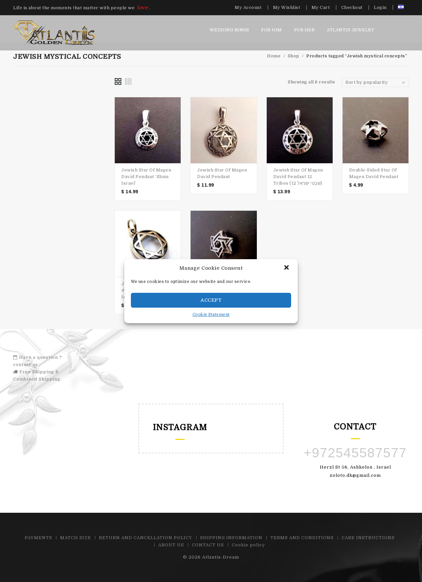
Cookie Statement (211, 314)
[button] (287, 268)
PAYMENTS (38, 537)
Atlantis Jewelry (350, 29)
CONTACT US (208, 544)
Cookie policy (248, 544)
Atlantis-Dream (220, 557)
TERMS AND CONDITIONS (302, 537)
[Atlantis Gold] (54, 32)
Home (274, 55)
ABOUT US (171, 544)
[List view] (128, 81)
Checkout (352, 7)
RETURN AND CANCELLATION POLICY (145, 537)
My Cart (321, 7)
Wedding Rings (229, 29)
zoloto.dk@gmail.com (355, 475)
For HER (304, 29)
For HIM (271, 29)
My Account (248, 7)
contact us (25, 364)
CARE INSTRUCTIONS (368, 537)
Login (380, 7)
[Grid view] (118, 81)
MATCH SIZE (75, 537)
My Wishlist (286, 7)
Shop (293, 55)
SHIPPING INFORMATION (231, 537)
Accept (211, 300)
